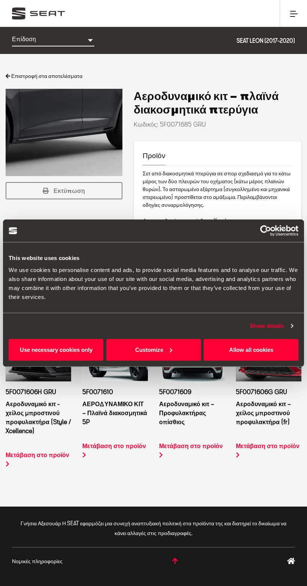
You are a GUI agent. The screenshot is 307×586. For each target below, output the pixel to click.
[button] (64, 190)
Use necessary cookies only (56, 349)
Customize (149, 349)
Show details (267, 326)
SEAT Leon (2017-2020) (266, 40)
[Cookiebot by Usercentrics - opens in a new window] (265, 230)
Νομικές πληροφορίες (37, 561)
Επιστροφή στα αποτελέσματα (46, 76)
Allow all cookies (251, 349)
